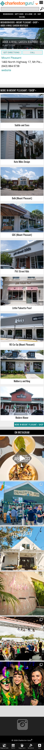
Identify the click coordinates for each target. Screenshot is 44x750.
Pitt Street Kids (22, 271)
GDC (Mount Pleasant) (22, 235)
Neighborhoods (8, 14)
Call (32, 52)
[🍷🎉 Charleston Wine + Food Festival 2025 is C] (22, 638)
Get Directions (11, 52)
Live (35, 14)
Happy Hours (19, 14)
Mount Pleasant (24, 22)
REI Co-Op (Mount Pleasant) (21, 344)
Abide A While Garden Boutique (14, 25)
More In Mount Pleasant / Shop (29, 424)
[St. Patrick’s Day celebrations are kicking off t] (22, 503)
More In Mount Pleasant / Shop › (18, 90)
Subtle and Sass (22, 125)
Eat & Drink (28, 14)
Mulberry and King (22, 381)
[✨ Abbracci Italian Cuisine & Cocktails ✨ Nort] (22, 458)
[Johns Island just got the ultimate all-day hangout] (22, 548)
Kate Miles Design (22, 161)
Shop (39, 14)
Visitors (22, 17)
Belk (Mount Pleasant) (22, 198)
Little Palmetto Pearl (22, 308)
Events (13, 748)
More (39, 748)
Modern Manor (22, 417)
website (6, 70)
